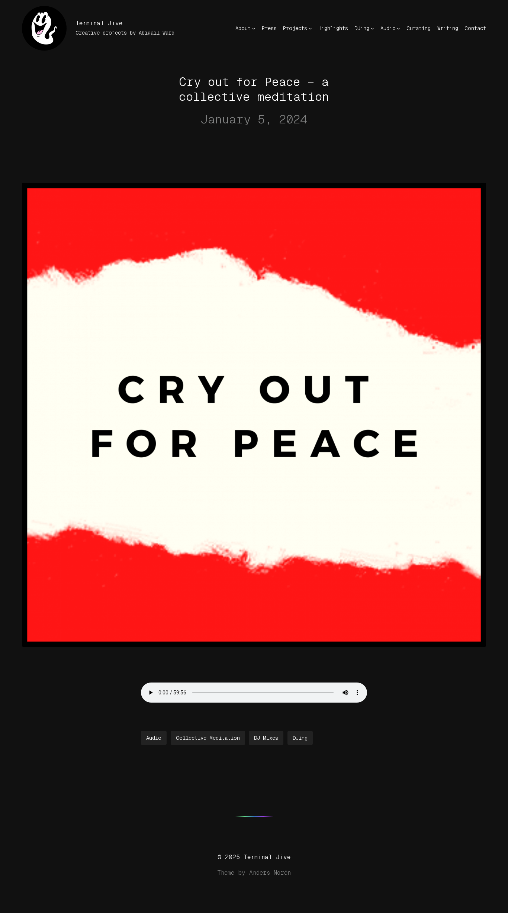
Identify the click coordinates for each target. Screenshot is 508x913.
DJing (300, 738)
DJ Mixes (266, 738)
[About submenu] (253, 28)
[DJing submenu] (372, 28)
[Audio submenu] (398, 28)
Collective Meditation (208, 738)
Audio (153, 738)
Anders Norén (270, 872)
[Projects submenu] (310, 28)
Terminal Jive (98, 23)
